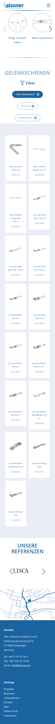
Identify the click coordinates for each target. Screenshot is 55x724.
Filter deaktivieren (25, 94)
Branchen (9, 693)
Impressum (10, 715)
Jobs (6, 706)
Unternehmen (11, 697)
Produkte (9, 689)
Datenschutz (11, 711)
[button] (50, 29)
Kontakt (8, 702)
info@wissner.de (20, 665)
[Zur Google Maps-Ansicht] (27, 619)
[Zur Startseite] (14, 5)
